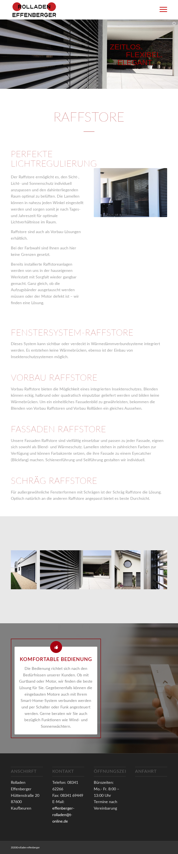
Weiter (157, 569)
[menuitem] (161, 9)
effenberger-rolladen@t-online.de (63, 815)
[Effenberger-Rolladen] (39, 9)
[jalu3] (135, 584)
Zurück (20, 569)
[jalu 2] (32, 584)
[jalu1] (106, 584)
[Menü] (161, 9)
